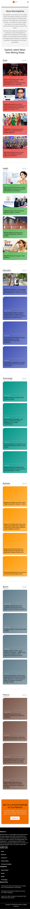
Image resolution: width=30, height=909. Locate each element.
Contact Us (15, 818)
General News (4, 870)
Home (2, 851)
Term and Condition (6, 864)
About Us (3, 854)
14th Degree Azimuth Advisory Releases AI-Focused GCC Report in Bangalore (13, 891)
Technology (4, 879)
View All (24, 60)
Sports (3, 873)
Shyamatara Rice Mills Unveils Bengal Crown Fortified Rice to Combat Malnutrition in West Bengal (13, 886)
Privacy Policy (5, 861)
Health (2, 876)
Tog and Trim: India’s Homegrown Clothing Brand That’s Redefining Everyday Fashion (13, 897)
